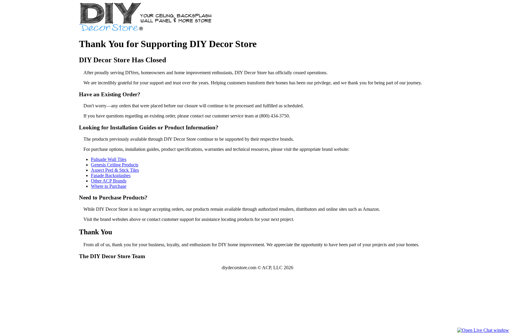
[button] (483, 330)
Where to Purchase (108, 186)
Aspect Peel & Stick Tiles (115, 170)
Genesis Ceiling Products (114, 164)
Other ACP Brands (108, 180)
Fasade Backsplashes (111, 175)
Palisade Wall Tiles (108, 159)
